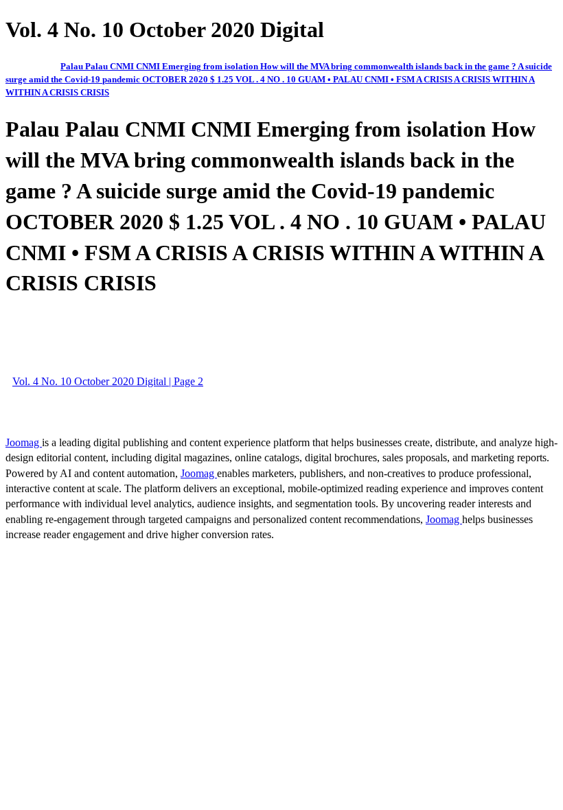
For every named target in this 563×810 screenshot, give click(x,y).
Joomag (23, 442)
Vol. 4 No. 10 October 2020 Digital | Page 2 (107, 381)
